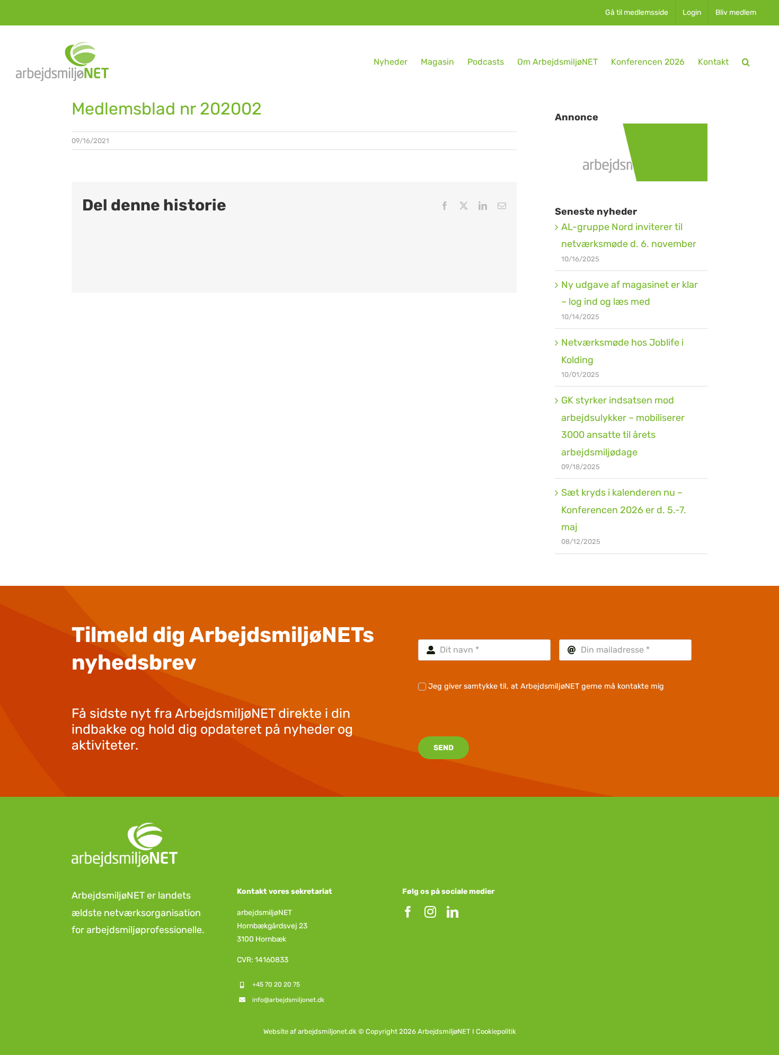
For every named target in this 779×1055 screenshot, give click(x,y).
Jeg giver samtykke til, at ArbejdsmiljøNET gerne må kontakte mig (546, 686)
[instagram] (430, 912)
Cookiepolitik (496, 1031)
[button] (746, 62)
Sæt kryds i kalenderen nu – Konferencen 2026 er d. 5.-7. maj (623, 510)
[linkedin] (452, 912)
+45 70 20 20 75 (276, 984)
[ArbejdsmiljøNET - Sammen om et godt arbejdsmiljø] (631, 132)
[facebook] (408, 912)
